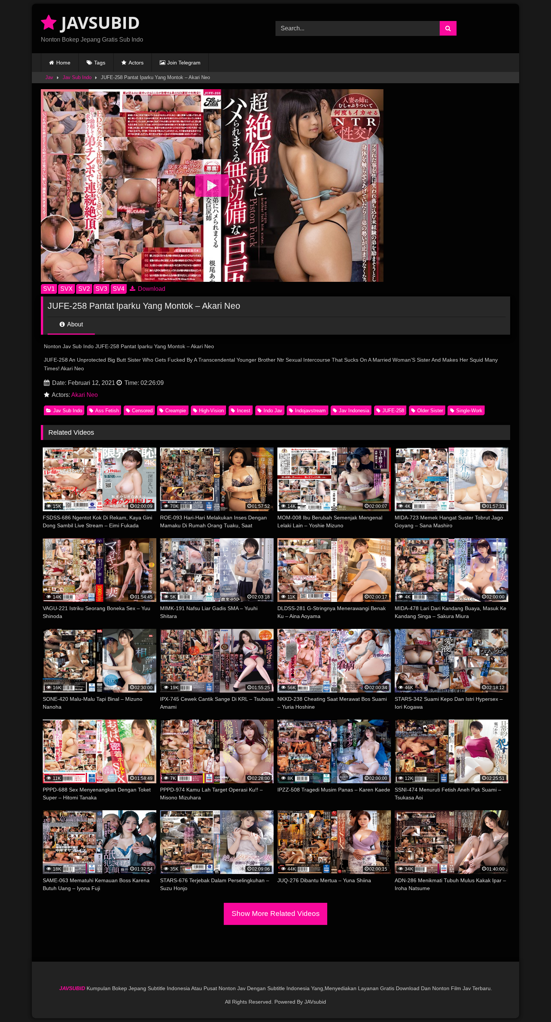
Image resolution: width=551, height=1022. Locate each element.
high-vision (211, 410)
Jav (49, 77)
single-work (469, 410)
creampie (175, 410)
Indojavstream (310, 410)
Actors (136, 63)
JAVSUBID (98, 22)
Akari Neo (84, 395)
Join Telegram (184, 63)
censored (142, 410)
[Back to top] (528, 999)
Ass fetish (107, 410)
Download (150, 289)
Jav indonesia (354, 410)
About (74, 324)
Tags (99, 63)
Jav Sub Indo (77, 77)
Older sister (430, 410)
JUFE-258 (393, 410)
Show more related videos (276, 913)
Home (63, 63)
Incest (243, 410)
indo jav (273, 410)
